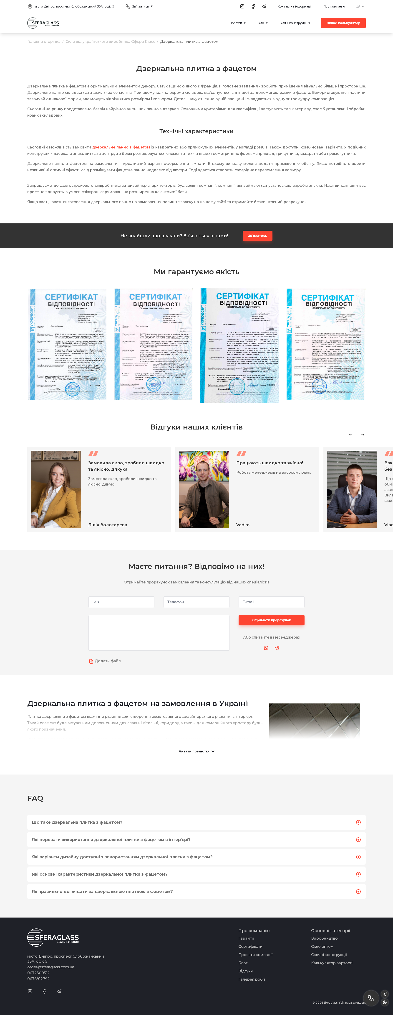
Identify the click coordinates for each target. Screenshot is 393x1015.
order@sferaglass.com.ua (50, 967)
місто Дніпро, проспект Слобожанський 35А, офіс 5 (74, 6)
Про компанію (334, 6)
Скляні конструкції (329, 955)
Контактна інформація (295, 6)
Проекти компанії (255, 955)
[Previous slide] (351, 435)
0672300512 (38, 973)
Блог (242, 963)
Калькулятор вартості (332, 963)
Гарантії (246, 938)
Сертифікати (250, 946)
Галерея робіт (251, 979)
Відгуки (245, 971)
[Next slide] (362, 435)
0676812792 (38, 979)
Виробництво (324, 938)
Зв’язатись (257, 235)
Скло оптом (322, 946)
